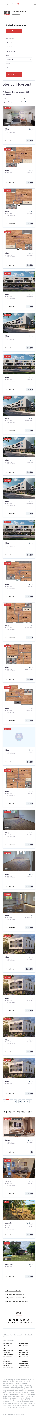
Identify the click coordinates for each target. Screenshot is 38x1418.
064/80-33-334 (16, 15)
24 (20, 1101)
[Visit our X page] (21, 1320)
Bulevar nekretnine (24, 1348)
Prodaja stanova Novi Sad (13, 1291)
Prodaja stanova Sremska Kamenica (16, 1301)
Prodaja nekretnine (8, 1367)
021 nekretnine (7, 1345)
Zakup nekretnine (24, 1365)
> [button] (30, 1101)
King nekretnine (7, 1361)
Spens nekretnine (8, 1354)
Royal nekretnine (7, 1348)
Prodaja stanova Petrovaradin (14, 1294)
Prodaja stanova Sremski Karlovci (15, 1298)
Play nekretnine (7, 1359)
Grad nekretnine (7, 1343)
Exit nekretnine (23, 1356)
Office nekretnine (8, 1350)
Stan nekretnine (7, 1356)
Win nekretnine (23, 1354)
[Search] (18, 4)
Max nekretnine (23, 1359)
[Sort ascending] (25, 101)
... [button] (17, 1101)
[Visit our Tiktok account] (28, 1320)
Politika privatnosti (12, 1323)
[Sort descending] (28, 101)
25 (24, 1101)
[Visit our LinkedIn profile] (24, 1320)
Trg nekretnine (23, 1361)
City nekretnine (23, 1343)
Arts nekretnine (7, 1363)
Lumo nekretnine (24, 1367)
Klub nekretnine (7, 1352)
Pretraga (11, 74)
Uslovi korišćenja (26, 1323)
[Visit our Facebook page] (10, 1320)
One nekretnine (23, 1363)
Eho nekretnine (23, 1352)
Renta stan (6, 1365)
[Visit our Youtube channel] (17, 1320)
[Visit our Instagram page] (14, 1320)
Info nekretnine (23, 1345)
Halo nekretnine (23, 1350)
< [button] (4, 1101)
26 (27, 1101)
